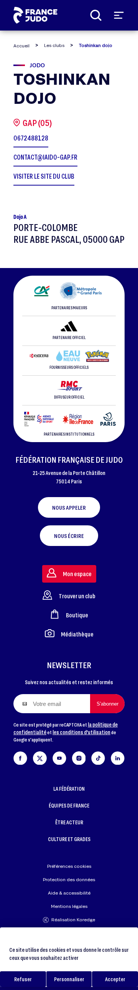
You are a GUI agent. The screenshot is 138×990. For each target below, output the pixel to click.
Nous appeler (69, 507)
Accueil (21, 45)
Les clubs (54, 45)
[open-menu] (119, 15)
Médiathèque (77, 634)
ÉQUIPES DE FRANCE (69, 805)
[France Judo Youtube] (59, 756)
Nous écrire (69, 535)
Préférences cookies (69, 866)
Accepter (115, 979)
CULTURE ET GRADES (69, 839)
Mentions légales (69, 906)
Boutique (77, 615)
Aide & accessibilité (69, 892)
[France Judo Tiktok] (98, 756)
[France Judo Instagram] (79, 756)
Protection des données (69, 879)
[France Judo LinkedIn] (118, 756)
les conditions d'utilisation (81, 732)
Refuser (23, 979)
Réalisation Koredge (73, 919)
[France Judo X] (40, 756)
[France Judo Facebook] (20, 756)
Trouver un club (77, 595)
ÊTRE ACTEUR (69, 822)
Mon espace (77, 573)
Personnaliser (69, 979)
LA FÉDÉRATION (69, 788)
